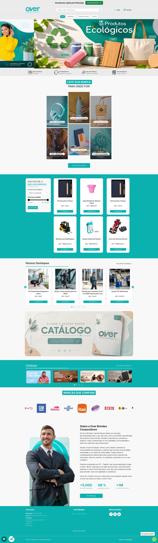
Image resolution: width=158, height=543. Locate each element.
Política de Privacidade (79, 530)
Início (73, 513)
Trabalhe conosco (83, 16)
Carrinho (129, 10)
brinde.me (129, 539)
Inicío (62, 16)
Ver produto (65, 211)
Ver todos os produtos (79, 165)
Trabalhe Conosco (81, 513)
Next (133, 287)
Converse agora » (93, 3)
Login (118, 10)
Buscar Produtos (32, 207)
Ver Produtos (91, 496)
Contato (94, 16)
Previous (25, 287)
